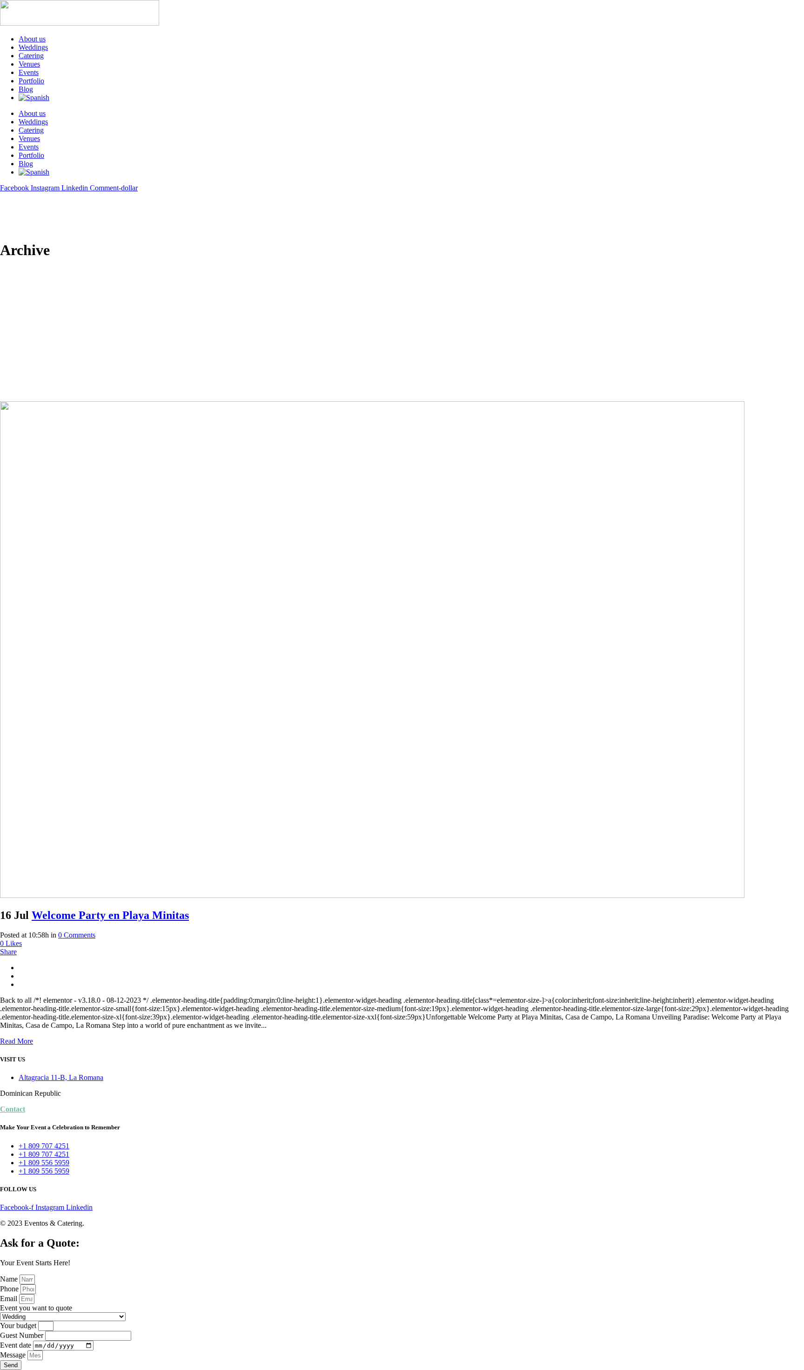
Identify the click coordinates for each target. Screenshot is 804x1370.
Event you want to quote (36, 1308)
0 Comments (76, 935)
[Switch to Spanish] (411, 98)
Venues (29, 64)
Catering (31, 56)
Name (10, 1279)
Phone (10, 1289)
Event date (16, 1345)
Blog (26, 89)
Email (9, 1299)
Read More (16, 1041)
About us (32, 39)
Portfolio (31, 81)
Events (29, 72)
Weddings (33, 47)
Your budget (19, 1326)
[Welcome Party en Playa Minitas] (372, 895)
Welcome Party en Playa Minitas (110, 915)
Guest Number (22, 1335)
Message (13, 1355)
